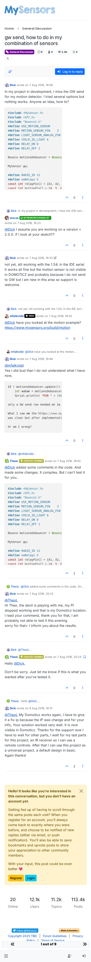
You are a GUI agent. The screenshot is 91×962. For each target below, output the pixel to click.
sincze (14, 218)
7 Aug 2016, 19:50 (69, 461)
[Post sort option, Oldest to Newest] (10, 71)
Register (16, 878)
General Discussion (21, 51)
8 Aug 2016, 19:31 (40, 708)
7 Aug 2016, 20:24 (69, 657)
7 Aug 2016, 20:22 (41, 593)
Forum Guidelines (54, 936)
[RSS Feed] (8, 58)
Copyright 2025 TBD (22, 936)
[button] (6, 956)
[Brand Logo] (29, 10)
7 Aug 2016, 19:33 (41, 258)
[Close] (81, 791)
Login (31, 878)
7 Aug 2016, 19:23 (29, 223)
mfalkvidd (16, 316)
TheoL (14, 461)
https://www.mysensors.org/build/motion (37, 327)
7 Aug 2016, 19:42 (60, 316)
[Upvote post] (67, 197)
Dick (13, 85)
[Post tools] (83, 197)
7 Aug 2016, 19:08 (41, 85)
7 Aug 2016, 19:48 (41, 359)
